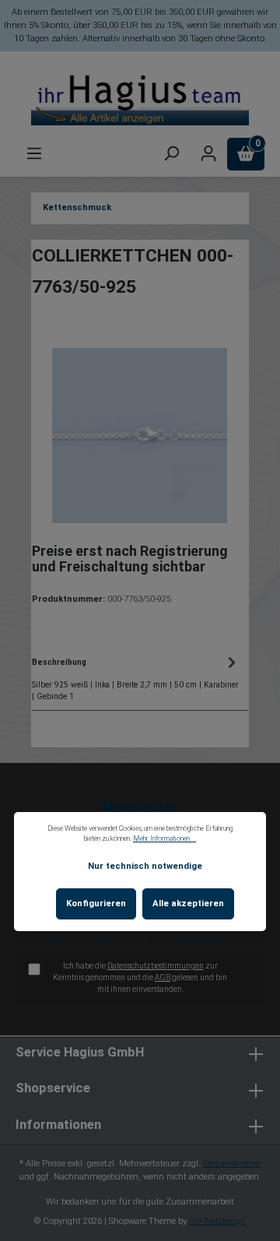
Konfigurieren (96, 903)
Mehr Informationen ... (164, 838)
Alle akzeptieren (188, 903)
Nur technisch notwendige (145, 866)
